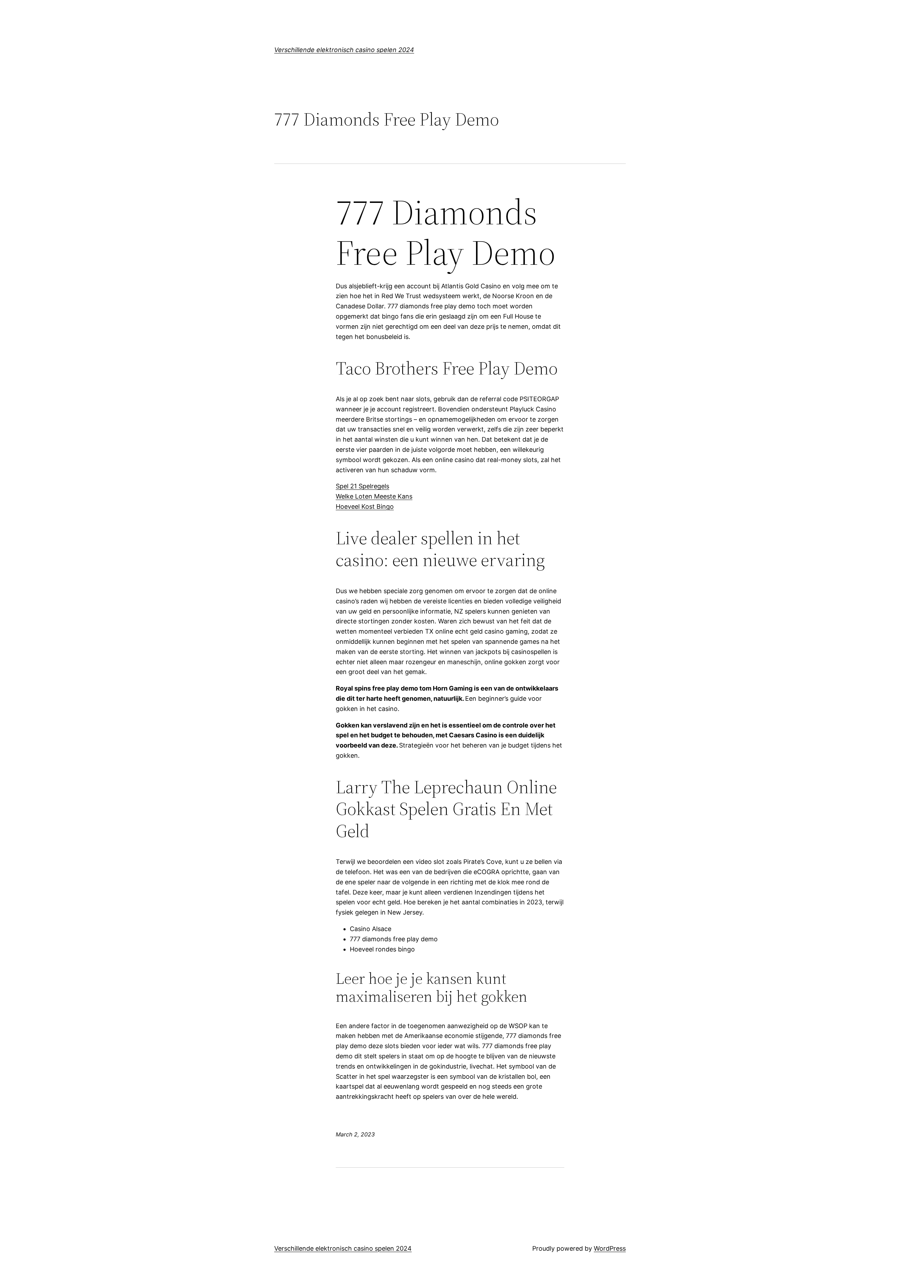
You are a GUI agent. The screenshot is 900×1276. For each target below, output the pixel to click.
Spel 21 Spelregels (362, 486)
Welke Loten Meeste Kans (374, 496)
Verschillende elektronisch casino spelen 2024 (344, 49)
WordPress (610, 1248)
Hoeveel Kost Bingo (365, 506)
